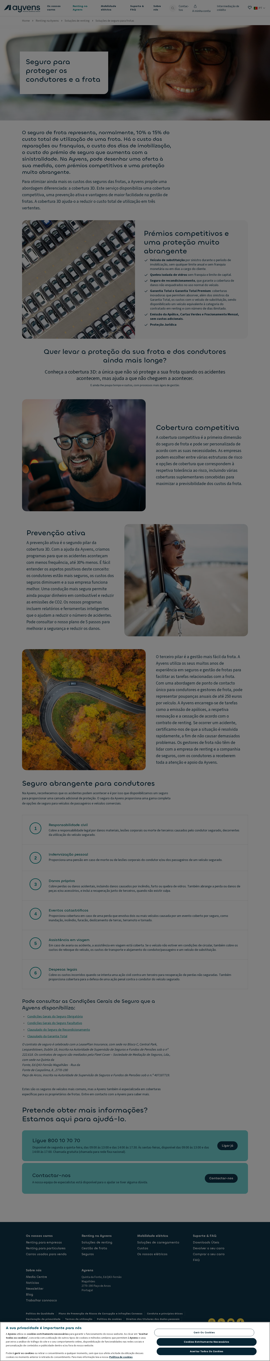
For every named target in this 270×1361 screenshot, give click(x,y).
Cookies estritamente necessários (206, 1341)
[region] (135, 1341)
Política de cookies (121, 1357)
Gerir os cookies (204, 1332)
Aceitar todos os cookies (206, 1351)
